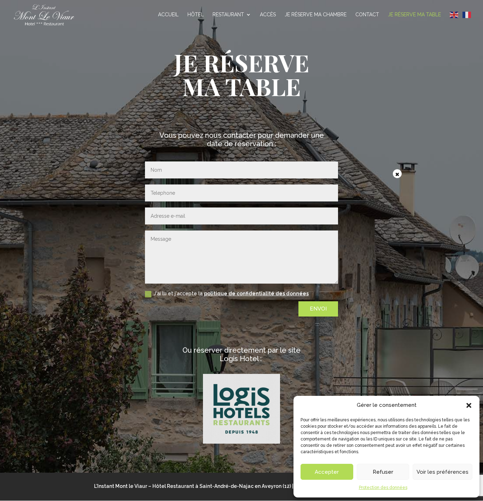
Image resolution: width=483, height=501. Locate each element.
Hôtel (195, 14)
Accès (268, 14)
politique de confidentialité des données (256, 293)
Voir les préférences (443, 472)
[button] (468, 405)
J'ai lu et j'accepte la (231, 293)
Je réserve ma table (414, 14)
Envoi (318, 309)
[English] (454, 14)
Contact (367, 14)
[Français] (467, 14)
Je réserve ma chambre (316, 14)
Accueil (168, 14)
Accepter (327, 472)
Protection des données (383, 487)
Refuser (383, 472)
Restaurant (228, 14)
